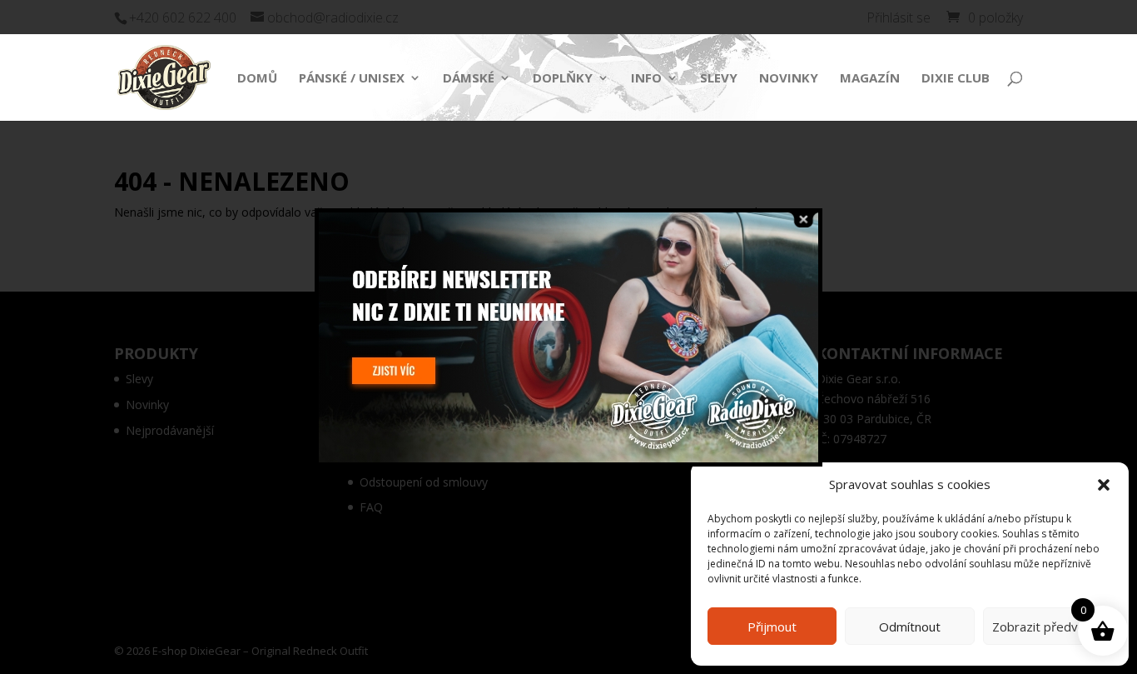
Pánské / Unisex (352, 79)
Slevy (718, 79)
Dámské (468, 79)
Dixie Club (955, 79)
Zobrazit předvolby (1047, 626)
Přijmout (772, 626)
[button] (1103, 485)
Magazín (870, 79)
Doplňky (563, 79)
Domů (257, 79)
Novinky (788, 79)
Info (646, 79)
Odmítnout (910, 626)
